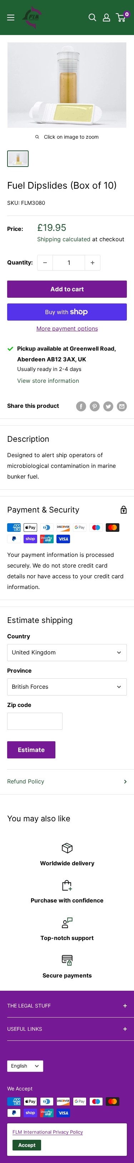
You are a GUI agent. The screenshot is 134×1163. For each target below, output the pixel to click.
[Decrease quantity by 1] (45, 262)
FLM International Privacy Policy (48, 1132)
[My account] (106, 17)
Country (18, 636)
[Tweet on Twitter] (108, 406)
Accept (26, 1145)
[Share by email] (122, 406)
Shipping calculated (63, 239)
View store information (48, 380)
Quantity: (20, 262)
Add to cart (67, 289)
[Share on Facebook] (81, 406)
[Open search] (92, 17)
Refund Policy (25, 781)
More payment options (67, 328)
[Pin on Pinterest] (95, 406)
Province (19, 670)
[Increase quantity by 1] (92, 262)
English (19, 1066)
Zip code (19, 704)
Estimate (31, 749)
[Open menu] (10, 17)
